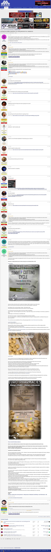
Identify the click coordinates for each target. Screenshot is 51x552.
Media (10, 7)
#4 (49, 79)
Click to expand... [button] (29, 510)
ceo (47, 529)
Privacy (5, 550)
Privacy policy (44, 550)
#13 (49, 176)
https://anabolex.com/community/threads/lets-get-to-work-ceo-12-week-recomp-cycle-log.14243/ (28, 82)
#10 (49, 146)
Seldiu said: (10, 47)
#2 (49, 45)
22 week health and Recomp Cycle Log (16, 525)
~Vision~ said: (11, 502)
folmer (4, 529)
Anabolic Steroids (11, 523)
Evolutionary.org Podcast (11, 196)
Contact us (34, 550)
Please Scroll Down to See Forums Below (25, 11)
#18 (49, 239)
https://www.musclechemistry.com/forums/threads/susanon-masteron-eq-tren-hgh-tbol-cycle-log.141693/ (29, 231)
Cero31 (5, 532)
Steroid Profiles (35, 7)
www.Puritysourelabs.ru (12, 322)
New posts (2, 9)
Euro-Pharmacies (35, 319)
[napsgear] (17, 14)
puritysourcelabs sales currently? (10, 531)
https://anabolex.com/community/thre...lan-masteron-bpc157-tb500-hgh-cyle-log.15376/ (26, 115)
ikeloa (4, 523)
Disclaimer (8, 550)
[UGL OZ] (42, 20)
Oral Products (10, 263)
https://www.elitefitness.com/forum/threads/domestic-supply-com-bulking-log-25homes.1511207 (32, 189)
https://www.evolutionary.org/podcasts (14, 232)
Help (47, 550)
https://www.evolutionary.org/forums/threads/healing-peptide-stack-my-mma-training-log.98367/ (31, 194)
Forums (6, 7)
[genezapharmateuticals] (33, 14)
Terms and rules (38, 550)
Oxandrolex (10, 329)
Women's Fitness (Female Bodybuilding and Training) (17, 529)
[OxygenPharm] (42, 25)
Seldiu (2, 32)
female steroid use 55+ (8, 528)
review (15, 32)
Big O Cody (46, 526)
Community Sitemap (29, 550)
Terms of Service (18, 550)
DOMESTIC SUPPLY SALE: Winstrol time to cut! (12, 535)
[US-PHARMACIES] (25, 20)
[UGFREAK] (26, 25)
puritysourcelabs (11, 32)
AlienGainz (5, 526)
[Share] (48, 35)
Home (2, 7)
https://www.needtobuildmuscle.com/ (17, 195)
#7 (49, 112)
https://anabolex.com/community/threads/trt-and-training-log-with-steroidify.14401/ (25, 205)
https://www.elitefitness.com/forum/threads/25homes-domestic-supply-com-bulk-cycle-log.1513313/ (29, 188)
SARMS (41, 7)
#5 (49, 89)
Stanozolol (24, 327)
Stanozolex (16, 373)
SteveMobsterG (46, 522)
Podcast (30, 7)
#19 (49, 249)
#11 (49, 157)
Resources (25, 7)
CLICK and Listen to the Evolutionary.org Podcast (15, 83)
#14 (49, 191)
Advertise (2, 550)
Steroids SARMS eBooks (17, 7)
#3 (49, 60)
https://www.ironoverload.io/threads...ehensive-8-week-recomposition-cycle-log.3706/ (25, 93)
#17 (49, 226)
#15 (49, 202)
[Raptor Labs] (9, 25)
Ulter (47, 535)
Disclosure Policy (13, 550)
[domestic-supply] (9, 20)
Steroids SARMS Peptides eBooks (13, 233)
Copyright (23, 550)
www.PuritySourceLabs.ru (16, 441)
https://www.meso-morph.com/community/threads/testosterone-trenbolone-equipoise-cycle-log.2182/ (28, 149)
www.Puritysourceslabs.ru (21, 329)
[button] (12, 7)
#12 (49, 166)
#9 (49, 136)
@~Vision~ (10, 512)
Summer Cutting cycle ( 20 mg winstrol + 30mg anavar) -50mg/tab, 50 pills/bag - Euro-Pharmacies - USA (27, 494)
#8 (49, 125)
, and (15, 42)
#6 (49, 101)
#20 (49, 500)
